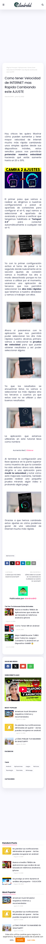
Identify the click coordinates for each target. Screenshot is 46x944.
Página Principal (11, 67)
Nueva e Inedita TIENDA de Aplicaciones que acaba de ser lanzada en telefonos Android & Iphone (27, 613)
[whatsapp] (30, 666)
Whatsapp (29, 770)
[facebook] (8, 666)
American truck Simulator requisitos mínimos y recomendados (26, 714)
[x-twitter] (15, 666)
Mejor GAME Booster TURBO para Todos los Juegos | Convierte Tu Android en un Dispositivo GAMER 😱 (27, 639)
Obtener (29, 450)
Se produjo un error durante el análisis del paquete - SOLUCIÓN (27, 880)
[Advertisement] (23, 36)
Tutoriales (19, 770)
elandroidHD (9, 96)
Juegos (28, 766)
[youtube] (23, 666)
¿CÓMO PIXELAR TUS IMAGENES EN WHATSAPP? (28, 740)
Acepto (20, 940)
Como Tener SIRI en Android (27, 626)
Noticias (36, 766)
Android (8, 766)
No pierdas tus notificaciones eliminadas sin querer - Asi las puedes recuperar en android (28, 728)
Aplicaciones (22, 67)
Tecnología (9, 770)
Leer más (31, 940)
